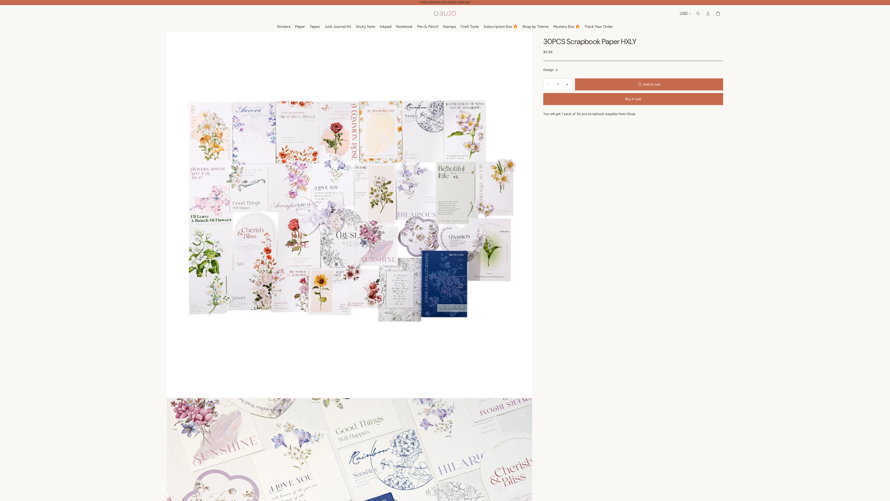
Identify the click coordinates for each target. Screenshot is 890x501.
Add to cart (652, 84)
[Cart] (718, 13)
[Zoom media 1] (349, 214)
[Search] (698, 13)
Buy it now (633, 99)
